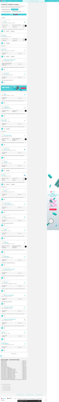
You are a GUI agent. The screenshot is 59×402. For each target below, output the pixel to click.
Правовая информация (39, 398)
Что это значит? (20, 401)
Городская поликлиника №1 (9, 59)
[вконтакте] (3, 400)
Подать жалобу (29, 399)
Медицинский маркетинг (32, 398)
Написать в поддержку (35, 399)
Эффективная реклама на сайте (6, 91)
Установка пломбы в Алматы (6, 385)
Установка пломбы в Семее (6, 390)
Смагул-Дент (4, 120)
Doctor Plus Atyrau (7, 135)
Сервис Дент (6, 256)
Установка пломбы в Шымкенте (7, 387)
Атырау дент (6, 73)
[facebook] (2, 400)
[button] (3, 17)
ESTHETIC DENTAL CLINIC (9, 269)
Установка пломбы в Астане (6, 386)
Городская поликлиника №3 (10, 319)
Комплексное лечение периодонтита (17, 11)
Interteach (3, 174)
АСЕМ (5, 94)
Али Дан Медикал (5, 343)
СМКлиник (6, 242)
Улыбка (5, 229)
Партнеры (25, 399)
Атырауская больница (8, 307)
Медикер (6, 161)
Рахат (5, 21)
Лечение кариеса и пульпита (6, 9)
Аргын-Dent (3, 35)
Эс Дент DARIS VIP (7, 203)
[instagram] (1, 400)
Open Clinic (3, 49)
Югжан (5, 190)
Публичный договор (20, 399)
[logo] (3, 1)
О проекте (15, 398)
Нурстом (5, 282)
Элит (5, 216)
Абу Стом (3, 332)
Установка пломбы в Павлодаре (7, 389)
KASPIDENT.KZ (7, 107)
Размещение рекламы (25, 398)
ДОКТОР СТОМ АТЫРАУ (9, 295)
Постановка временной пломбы (6, 11)
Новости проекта (19, 398)
